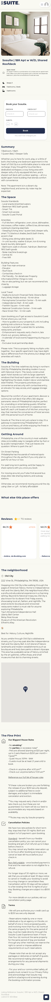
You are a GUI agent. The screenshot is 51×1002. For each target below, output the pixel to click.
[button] (25, 689)
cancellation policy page (19, 900)
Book (25, 131)
